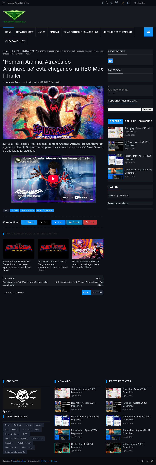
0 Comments (54, 82)
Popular (130, 121)
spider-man (54, 51)
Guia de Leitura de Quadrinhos (81, 32)
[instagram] (147, 461)
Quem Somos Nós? (15, 41)
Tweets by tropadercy (118, 195)
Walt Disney (37, 438)
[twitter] (143, 461)
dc (6, 429)
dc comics (26, 429)
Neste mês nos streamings (117, 32)
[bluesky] (116, 3)
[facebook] (102, 3)
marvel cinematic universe (16, 438)
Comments (145, 121)
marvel (43, 51)
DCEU (25, 434)
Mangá (28, 425)
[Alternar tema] (125, 3)
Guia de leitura (24, 443)
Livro (37, 429)
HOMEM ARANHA (29, 51)
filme (7, 425)
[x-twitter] (107, 3)
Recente (115, 121)
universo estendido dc (15, 452)
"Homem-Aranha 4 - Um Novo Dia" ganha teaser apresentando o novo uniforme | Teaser (53, 265)
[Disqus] (53, 333)
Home (8, 32)
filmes (14, 429)
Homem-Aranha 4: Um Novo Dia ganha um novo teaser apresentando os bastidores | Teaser (17, 265)
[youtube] (112, 3)
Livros (41, 32)
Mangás (54, 32)
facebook (97, 292)
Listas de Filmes (24, 32)
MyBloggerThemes (49, 461)
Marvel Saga (27, 447)
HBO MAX (15, 51)
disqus (86, 292)
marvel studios (11, 447)
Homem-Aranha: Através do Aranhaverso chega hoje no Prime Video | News (85, 264)
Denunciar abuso (118, 203)
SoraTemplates (19, 461)
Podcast (17, 425)
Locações (9, 443)
